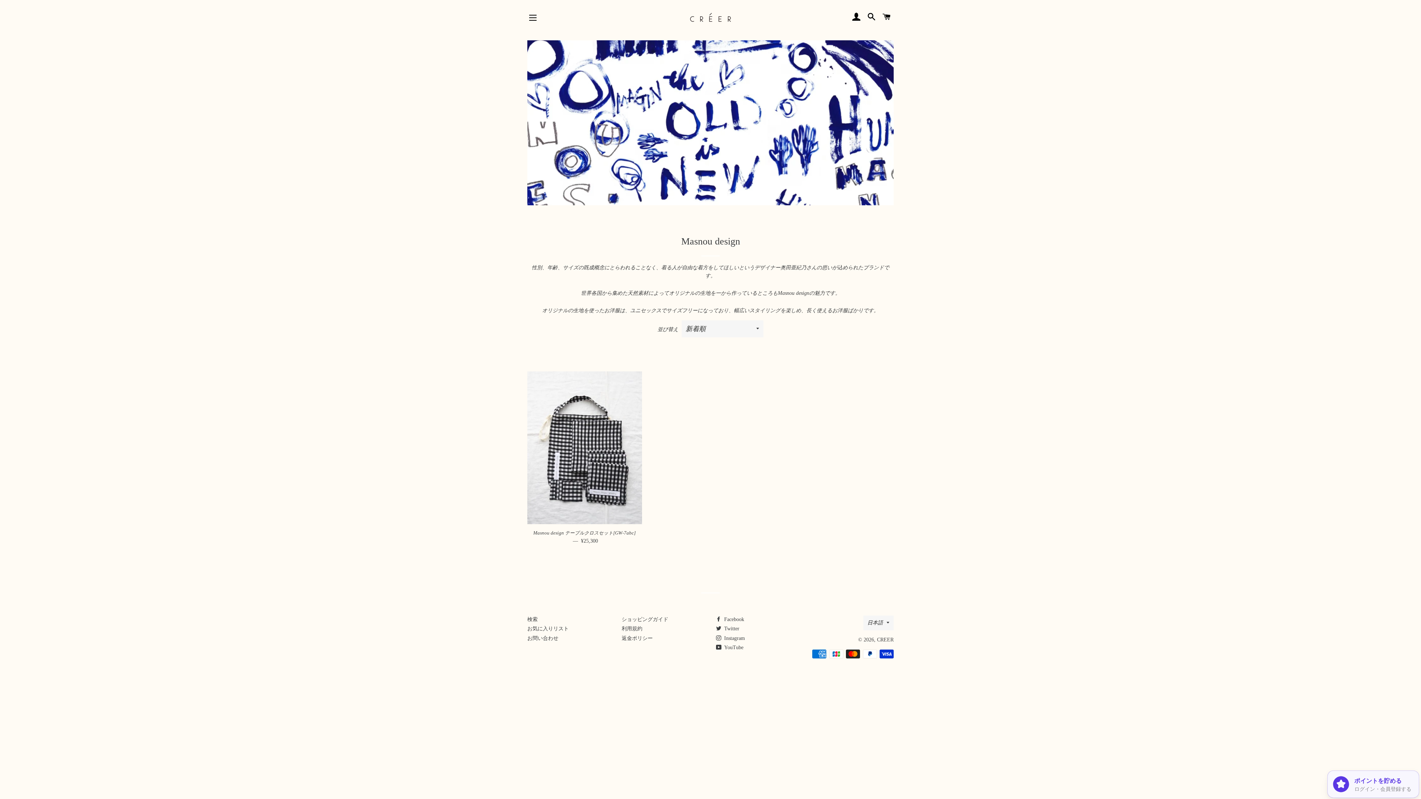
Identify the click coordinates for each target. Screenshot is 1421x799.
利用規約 (632, 628)
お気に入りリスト (548, 628)
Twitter (731, 628)
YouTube (733, 647)
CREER (885, 640)
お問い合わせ (542, 638)
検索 (532, 619)
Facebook (733, 619)
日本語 (875, 623)
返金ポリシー (637, 638)
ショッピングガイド (645, 619)
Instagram (734, 638)
